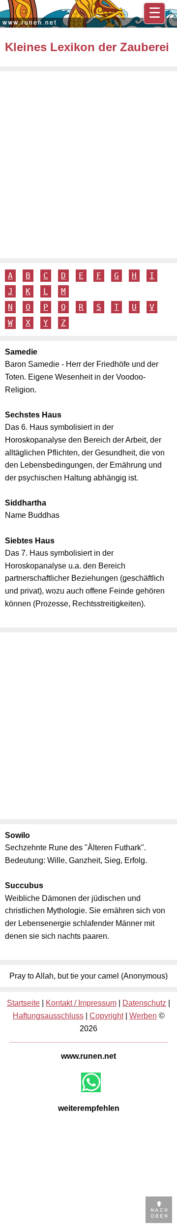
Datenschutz (144, 1003)
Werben (143, 1016)
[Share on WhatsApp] (91, 1082)
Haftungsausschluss (48, 1016)
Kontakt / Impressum (81, 1003)
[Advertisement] (88, 164)
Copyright (106, 1016)
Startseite (23, 1003)
